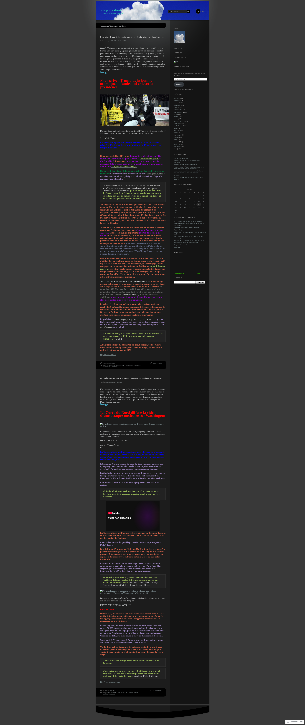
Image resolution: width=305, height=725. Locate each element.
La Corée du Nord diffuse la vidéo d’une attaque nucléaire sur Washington (131, 378)
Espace (176, 114)
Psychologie (177, 135)
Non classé (177, 123)
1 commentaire (157, 690)
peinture (176, 128)
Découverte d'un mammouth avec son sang (186, 227)
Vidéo (175, 149)
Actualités (112, 363)
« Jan (175, 212)
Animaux (176, 103)
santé (175, 139)
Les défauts (177, 247)
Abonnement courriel (182, 67)
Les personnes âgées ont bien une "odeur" (186, 242)
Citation (176, 107)
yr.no (198, 274)
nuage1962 (109, 41)
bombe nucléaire (111, 692)
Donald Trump (120, 365)
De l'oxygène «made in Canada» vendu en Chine (188, 221)
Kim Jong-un (129, 692)
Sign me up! (178, 84)
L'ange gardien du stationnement (183, 245)
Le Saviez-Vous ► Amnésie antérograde (185, 164)
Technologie (177, 144)
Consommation (178, 109)
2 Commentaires (158, 363)
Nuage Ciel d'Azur (111, 10)
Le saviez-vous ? (179, 121)
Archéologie (177, 105)
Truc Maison (177, 146)
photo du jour (177, 130)
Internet (176, 119)
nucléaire (137, 365)
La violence (177, 175)
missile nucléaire (129, 365)
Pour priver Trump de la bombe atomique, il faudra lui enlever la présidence (132, 37)
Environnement (178, 112)
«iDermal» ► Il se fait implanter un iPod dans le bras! (189, 240)
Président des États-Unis (110, 366)
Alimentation (177, 100)
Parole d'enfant (178, 126)
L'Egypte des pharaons (180, 230)
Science (176, 142)
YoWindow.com (179, 274)
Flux (203, 11)
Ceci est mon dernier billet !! (182, 158)
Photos (176, 132)
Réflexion (176, 137)
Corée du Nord (111, 365)
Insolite (176, 116)
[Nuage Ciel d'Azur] (152, 11)
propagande (112, 694)
